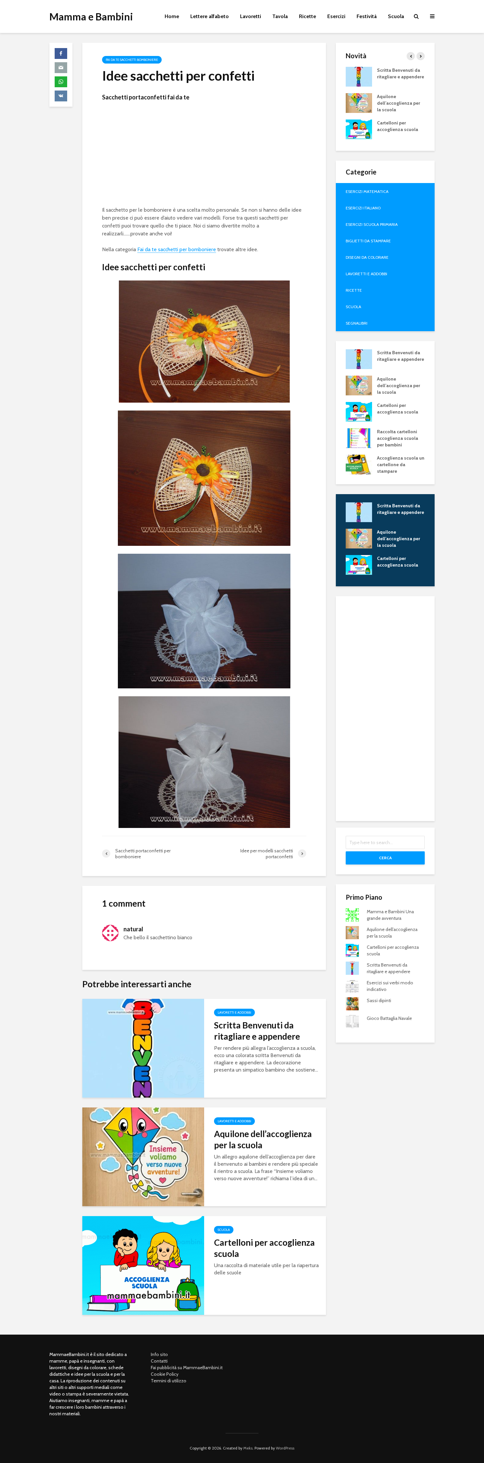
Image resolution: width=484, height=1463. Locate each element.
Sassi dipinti (379, 1000)
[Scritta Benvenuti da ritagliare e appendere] (143, 1048)
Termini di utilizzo (168, 1381)
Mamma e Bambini (91, 16)
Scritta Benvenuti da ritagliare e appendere (257, 1031)
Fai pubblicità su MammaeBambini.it (187, 1367)
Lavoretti (250, 16)
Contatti (159, 1361)
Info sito (159, 1354)
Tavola (280, 16)
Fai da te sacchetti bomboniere (132, 60)
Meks (248, 1448)
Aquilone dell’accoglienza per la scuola (263, 1139)
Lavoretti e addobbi (234, 1012)
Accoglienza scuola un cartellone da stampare (400, 464)
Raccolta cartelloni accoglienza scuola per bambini (397, 438)
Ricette (307, 16)
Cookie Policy (164, 1374)
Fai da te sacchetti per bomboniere (176, 249)
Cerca (385, 857)
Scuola (396, 16)
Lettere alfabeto (209, 16)
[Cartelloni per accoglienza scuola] (143, 1265)
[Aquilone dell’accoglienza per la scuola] (143, 1156)
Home (172, 16)
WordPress (285, 1448)
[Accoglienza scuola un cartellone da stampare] (359, 464)
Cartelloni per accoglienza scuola (264, 1248)
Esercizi (336, 16)
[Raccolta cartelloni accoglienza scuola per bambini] (359, 437)
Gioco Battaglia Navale (389, 1018)
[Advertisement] (204, 155)
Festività (367, 16)
